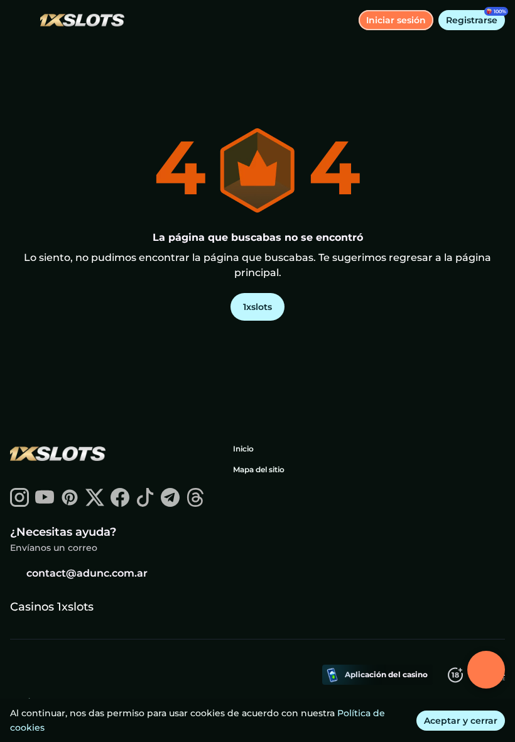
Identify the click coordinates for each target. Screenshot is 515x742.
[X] (94, 503)
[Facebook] (120, 503)
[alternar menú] (20, 20)
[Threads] (195, 503)
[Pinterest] (69, 503)
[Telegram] (170, 503)
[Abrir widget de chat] (486, 670)
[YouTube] (44, 503)
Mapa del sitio (259, 469)
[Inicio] (77, 20)
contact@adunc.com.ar (87, 573)
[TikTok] (145, 503)
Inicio (243, 448)
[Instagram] (19, 503)
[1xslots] (57, 455)
